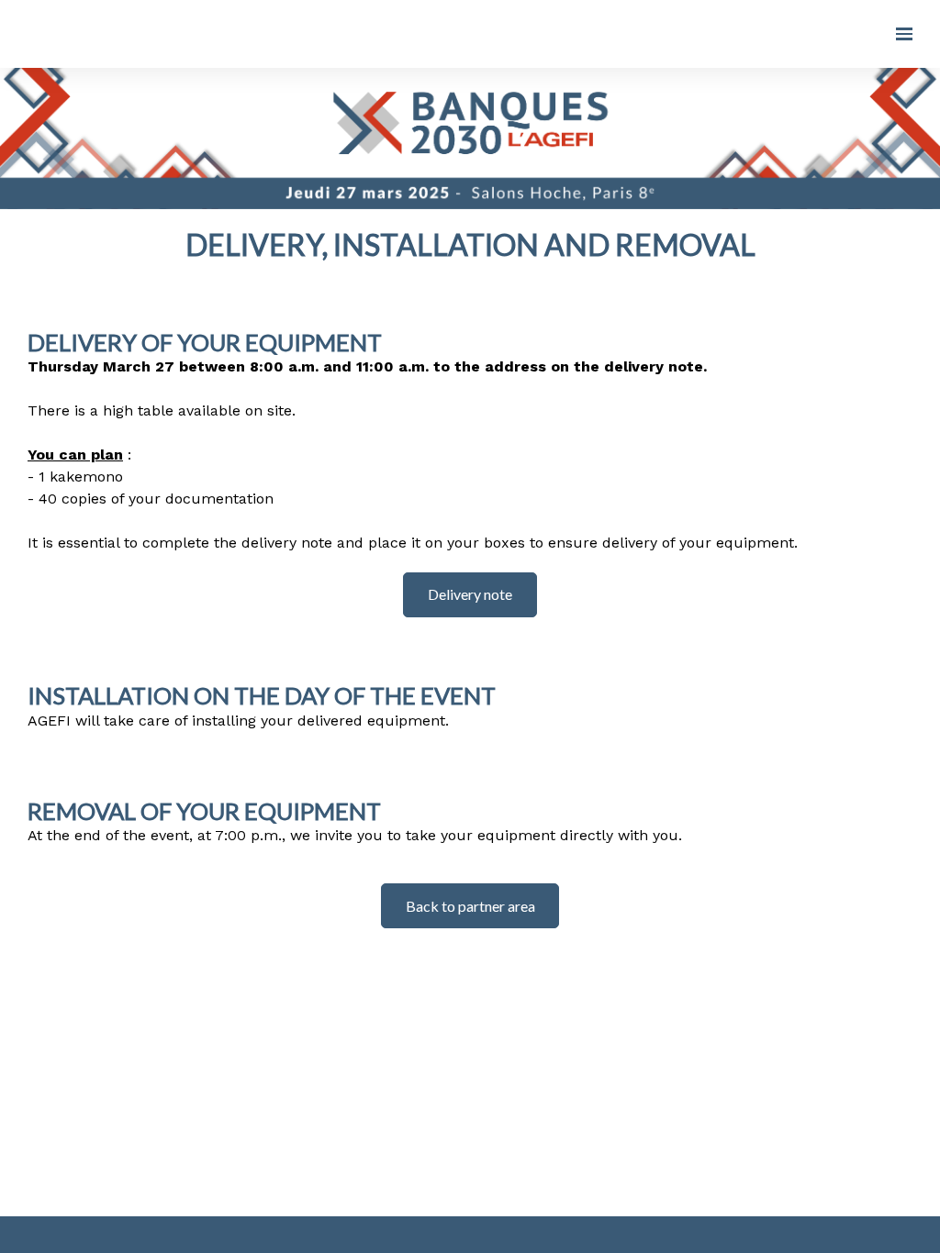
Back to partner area (470, 906)
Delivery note (470, 594)
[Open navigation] (904, 34)
